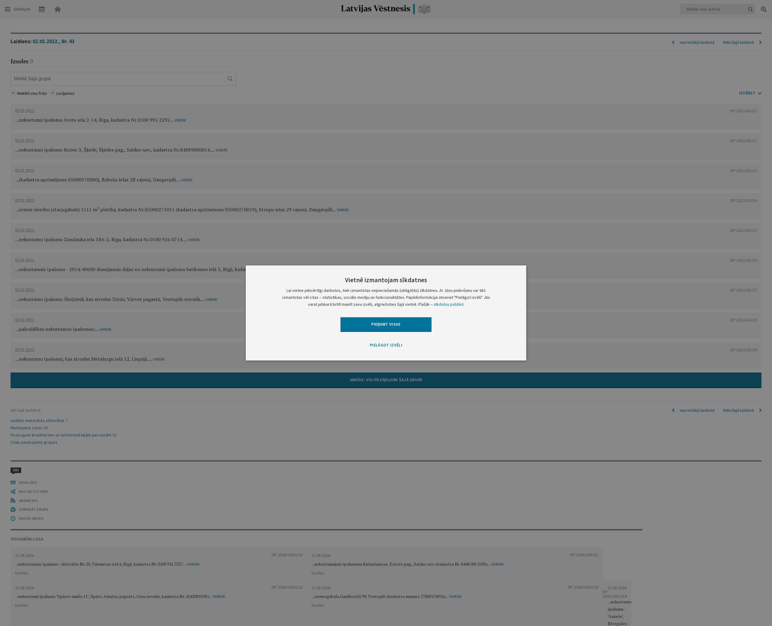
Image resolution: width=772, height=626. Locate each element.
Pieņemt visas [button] (386, 324)
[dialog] (386, 312)
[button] (386, 345)
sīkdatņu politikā (449, 304)
